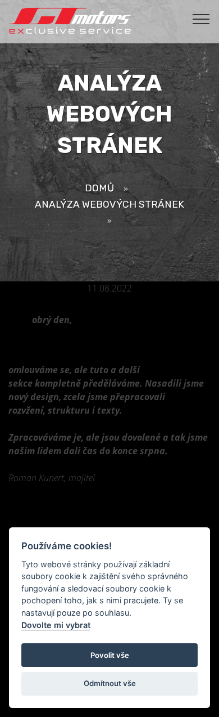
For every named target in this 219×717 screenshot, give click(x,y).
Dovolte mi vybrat (55, 625)
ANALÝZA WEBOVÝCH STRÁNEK (109, 204)
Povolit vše (109, 655)
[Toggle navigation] (201, 19)
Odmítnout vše (110, 683)
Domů (99, 188)
